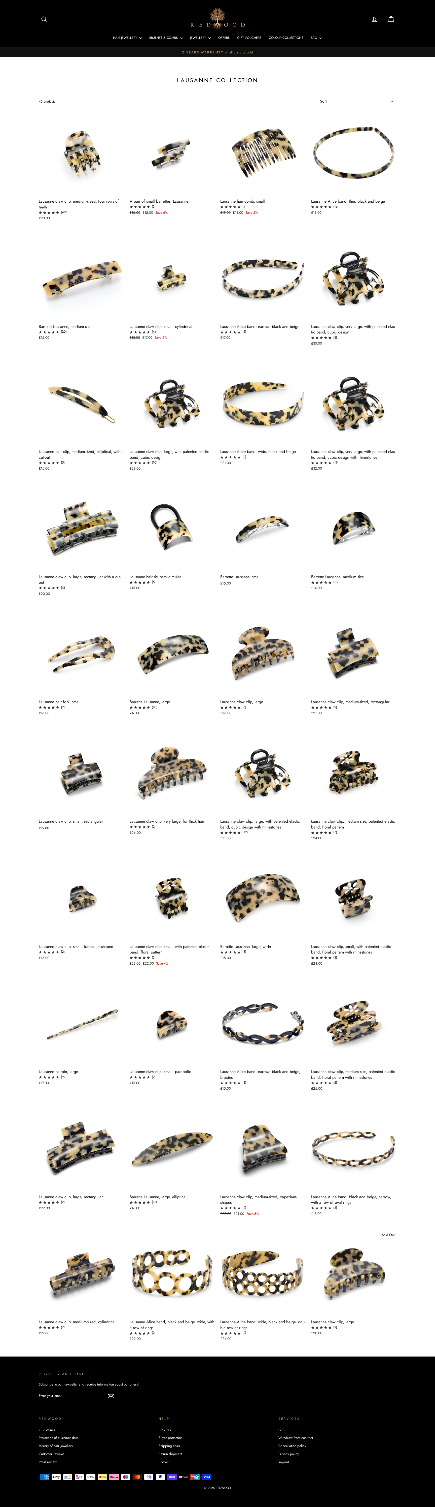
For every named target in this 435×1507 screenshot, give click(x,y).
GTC (281, 1429)
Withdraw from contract (295, 1437)
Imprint (283, 1461)
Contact (164, 1461)
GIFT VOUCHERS (249, 37)
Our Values (47, 1429)
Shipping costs (169, 1445)
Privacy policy (288, 1453)
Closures (165, 1429)
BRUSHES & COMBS (164, 37)
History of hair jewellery (56, 1445)
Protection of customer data (58, 1437)
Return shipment (170, 1453)
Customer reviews (51, 1453)
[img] (49, 212)
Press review (48, 1461)
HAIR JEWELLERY (125, 37)
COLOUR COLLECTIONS (286, 37)
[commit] (111, 1396)
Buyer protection (171, 1437)
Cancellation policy (292, 1445)
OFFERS (224, 37)
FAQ (314, 37)
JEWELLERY (198, 37)
